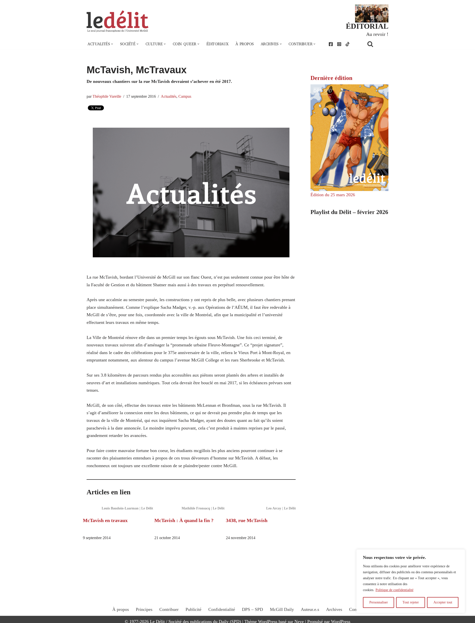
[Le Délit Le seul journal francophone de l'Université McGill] (117, 21)
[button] (112, 44)
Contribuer (169, 609)
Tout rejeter (411, 602)
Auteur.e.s (310, 609)
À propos (245, 44)
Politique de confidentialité (394, 590)
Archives (334, 609)
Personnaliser (378, 602)
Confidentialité (221, 609)
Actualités (168, 96)
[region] (410, 581)
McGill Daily (282, 609)
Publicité (193, 609)
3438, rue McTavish (246, 520)
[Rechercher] (376, 44)
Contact (356, 609)
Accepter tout (442, 602)
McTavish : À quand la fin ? (184, 520)
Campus (184, 96)
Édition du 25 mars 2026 (332, 194)
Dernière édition (331, 78)
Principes (144, 609)
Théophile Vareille (107, 96)
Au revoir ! (377, 34)
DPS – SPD (252, 609)
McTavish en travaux (105, 520)
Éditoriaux (217, 44)
